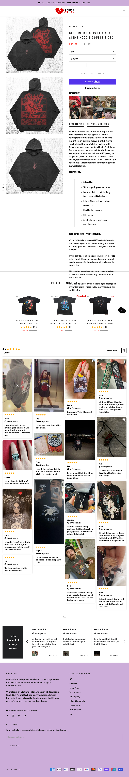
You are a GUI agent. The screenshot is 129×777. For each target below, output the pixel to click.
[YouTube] (25, 715)
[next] (121, 310)
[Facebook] (7, 715)
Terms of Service (75, 692)
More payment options (92, 87)
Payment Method (75, 705)
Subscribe (15, 745)
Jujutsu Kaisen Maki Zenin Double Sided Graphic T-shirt (100, 322)
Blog (71, 714)
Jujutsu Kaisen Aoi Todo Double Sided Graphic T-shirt (64, 322)
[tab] (76, 124)
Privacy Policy (74, 687)
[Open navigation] (5, 11)
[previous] (8, 310)
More (64, 617)
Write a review (112, 350)
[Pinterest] (19, 715)
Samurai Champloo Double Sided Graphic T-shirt (29, 322)
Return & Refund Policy (77, 700)
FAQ (71, 679)
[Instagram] (13, 715)
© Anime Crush (13, 769)
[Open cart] (124, 11)
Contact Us (73, 683)
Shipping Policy (75, 696)
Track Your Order (75, 709)
